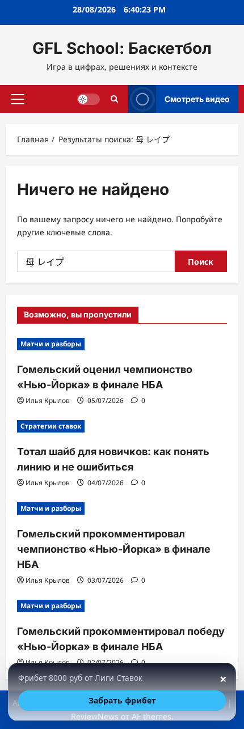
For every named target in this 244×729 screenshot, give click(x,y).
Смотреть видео (197, 98)
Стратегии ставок (50, 426)
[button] (18, 99)
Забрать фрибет (122, 700)
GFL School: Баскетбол (122, 48)
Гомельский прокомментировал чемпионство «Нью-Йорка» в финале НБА (114, 549)
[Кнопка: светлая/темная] (88, 98)
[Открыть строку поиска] (114, 99)
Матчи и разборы (50, 344)
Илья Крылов (48, 400)
